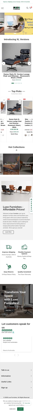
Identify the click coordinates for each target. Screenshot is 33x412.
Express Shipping (8, 252)
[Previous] (3, 63)
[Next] (29, 63)
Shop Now (8, 310)
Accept (20, 409)
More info (12, 409)
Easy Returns (9, 272)
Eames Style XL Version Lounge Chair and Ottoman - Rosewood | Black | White (16, 76)
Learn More (8, 232)
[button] (31, 205)
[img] (17, 330)
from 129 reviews (7, 332)
